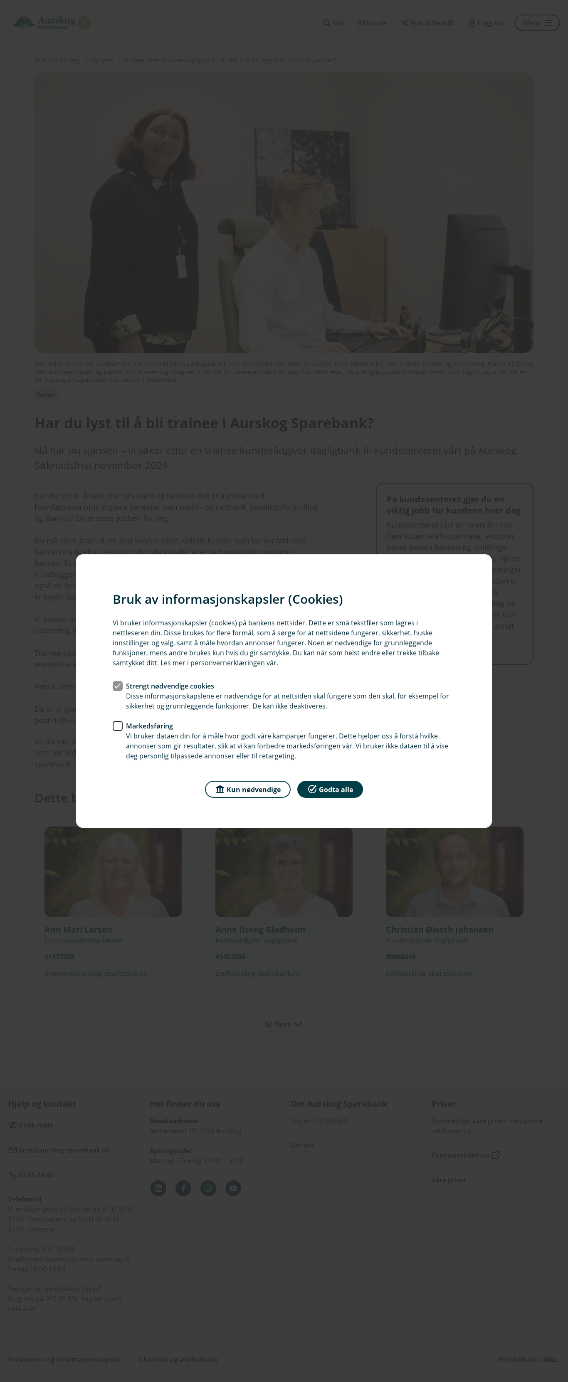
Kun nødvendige (254, 789)
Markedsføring (149, 725)
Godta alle (336, 789)
